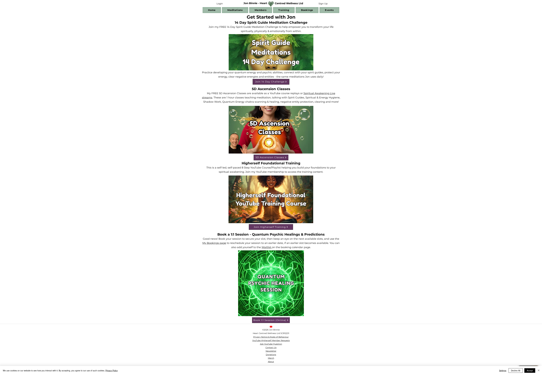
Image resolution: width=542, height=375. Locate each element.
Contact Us (271, 347)
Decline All (515, 370)
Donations (271, 354)
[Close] (538, 370)
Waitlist (267, 247)
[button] (323, 3)
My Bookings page (214, 243)
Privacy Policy (111, 370)
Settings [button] (502, 370)
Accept (530, 370)
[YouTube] (271, 326)
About (271, 361)
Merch (271, 358)
